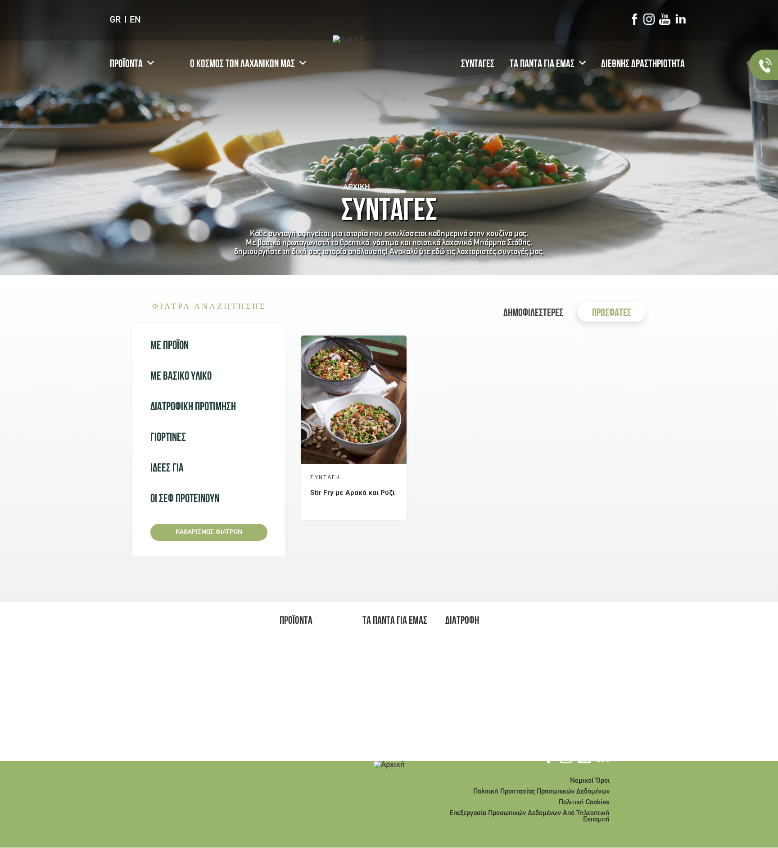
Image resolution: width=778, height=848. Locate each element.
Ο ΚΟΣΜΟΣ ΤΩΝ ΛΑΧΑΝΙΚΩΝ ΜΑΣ (242, 64)
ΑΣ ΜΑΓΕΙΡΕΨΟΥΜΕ (308, 665)
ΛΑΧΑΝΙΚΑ (295, 642)
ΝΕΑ (368, 654)
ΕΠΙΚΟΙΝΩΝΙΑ (381, 719)
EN (135, 20)
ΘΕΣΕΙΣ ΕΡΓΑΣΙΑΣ (387, 665)
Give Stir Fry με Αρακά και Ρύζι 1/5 (354, 477)
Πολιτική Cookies (584, 802)
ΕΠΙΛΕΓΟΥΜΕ (298, 654)
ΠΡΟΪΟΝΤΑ (126, 64)
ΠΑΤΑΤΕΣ (292, 689)
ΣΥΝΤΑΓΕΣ (477, 64)
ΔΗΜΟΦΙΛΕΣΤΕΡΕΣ (533, 313)
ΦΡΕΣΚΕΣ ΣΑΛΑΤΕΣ (307, 701)
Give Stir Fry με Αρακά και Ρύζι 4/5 (382, 477)
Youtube (664, 19)
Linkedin (680, 19)
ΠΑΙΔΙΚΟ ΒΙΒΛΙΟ (385, 695)
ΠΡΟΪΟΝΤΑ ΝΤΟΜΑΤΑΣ (295, 715)
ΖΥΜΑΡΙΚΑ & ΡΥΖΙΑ (307, 677)
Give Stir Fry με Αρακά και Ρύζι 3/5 (373, 477)
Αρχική (356, 187)
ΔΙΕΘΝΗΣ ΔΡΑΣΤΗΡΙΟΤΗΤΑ (643, 64)
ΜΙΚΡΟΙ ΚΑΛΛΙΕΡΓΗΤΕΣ (384, 680)
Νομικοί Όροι (590, 781)
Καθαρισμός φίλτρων (209, 532)
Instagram (649, 19)
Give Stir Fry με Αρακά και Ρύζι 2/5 (364, 477)
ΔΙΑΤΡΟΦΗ (462, 621)
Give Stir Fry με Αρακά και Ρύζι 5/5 (392, 477)
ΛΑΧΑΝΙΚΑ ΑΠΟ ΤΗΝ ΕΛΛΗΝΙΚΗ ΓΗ (474, 675)
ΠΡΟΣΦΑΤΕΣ (611, 313)
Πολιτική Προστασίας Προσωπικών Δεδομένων (541, 792)
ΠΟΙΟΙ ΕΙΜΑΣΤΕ (384, 642)
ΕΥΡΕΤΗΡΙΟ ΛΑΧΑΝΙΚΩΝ (462, 704)
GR (115, 20)
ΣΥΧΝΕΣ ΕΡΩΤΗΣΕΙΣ (390, 707)
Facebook (634, 19)
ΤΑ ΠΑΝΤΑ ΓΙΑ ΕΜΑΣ (542, 64)
